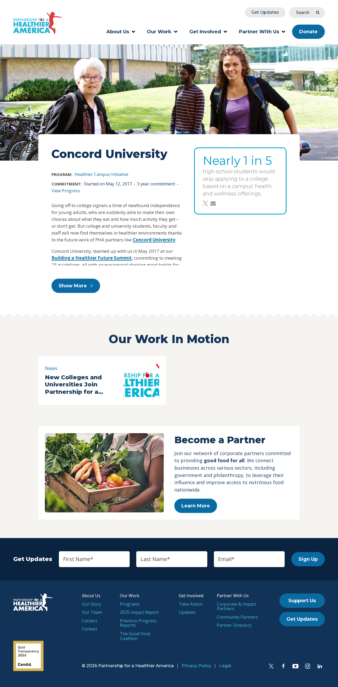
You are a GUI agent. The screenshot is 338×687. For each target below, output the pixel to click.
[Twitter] (271, 666)
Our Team (92, 612)
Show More (73, 286)
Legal (225, 665)
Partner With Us (259, 32)
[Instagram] (308, 666)
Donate (308, 32)
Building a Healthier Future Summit (91, 258)
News (51, 368)
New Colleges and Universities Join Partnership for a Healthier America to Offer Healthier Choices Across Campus (82, 385)
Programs (130, 604)
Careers (89, 621)
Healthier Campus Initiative (101, 174)
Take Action (190, 604)
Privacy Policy (196, 665)
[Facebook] (283, 666)
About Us (117, 32)
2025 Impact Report (139, 612)
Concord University (154, 240)
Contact (89, 629)
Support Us (302, 601)
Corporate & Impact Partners (236, 606)
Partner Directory (234, 625)
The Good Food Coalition (135, 636)
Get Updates (265, 12)
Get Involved (205, 32)
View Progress (65, 191)
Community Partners (237, 617)
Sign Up (308, 559)
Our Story (91, 604)
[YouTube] (295, 666)
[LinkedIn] (320, 666)
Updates (187, 612)
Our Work (159, 32)
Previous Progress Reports (138, 623)
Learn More (195, 506)
